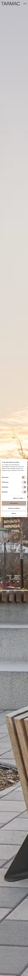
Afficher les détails (18, 498)
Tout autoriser (14, 503)
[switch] (24, 482)
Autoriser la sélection (14, 508)
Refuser (14, 513)
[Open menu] (25, 3)
